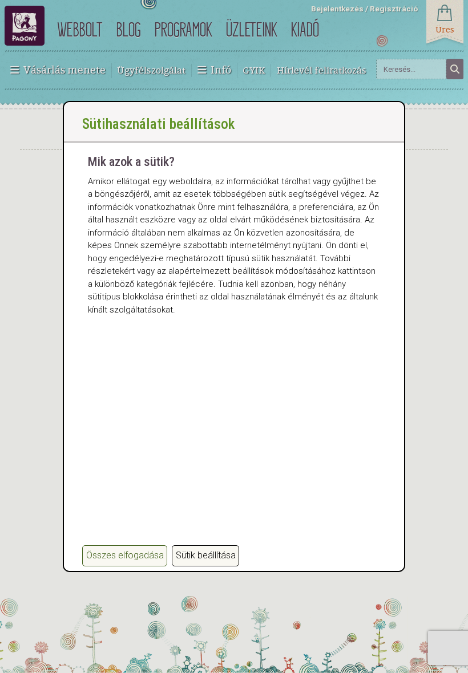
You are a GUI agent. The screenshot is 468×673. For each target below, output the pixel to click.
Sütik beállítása (206, 555)
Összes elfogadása (125, 555)
